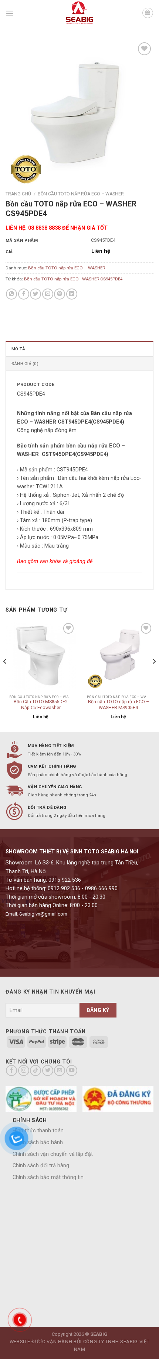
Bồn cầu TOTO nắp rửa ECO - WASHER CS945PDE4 (73, 279)
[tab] (79, 348)
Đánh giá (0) (24, 363)
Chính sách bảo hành (38, 1142)
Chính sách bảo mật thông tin (48, 1177)
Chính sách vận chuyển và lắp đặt (53, 1154)
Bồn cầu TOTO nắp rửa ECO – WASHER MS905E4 (118, 704)
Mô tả (18, 348)
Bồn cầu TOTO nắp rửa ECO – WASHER (81, 194)
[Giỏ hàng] (147, 13)
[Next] (154, 676)
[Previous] (5, 676)
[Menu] (10, 12)
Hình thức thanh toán (38, 1131)
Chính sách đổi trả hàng (41, 1165)
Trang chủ (18, 194)
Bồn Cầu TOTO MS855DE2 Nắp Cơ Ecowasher (41, 704)
